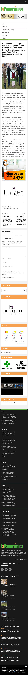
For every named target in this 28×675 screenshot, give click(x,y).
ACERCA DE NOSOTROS (21, 559)
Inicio (3, 24)
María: (2, 628)
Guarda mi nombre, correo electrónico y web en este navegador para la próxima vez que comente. (13, 273)
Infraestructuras (11, 208)
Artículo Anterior (7, 219)
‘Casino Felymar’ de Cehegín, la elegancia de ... (9, 585)
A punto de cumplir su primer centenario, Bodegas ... (9, 607)
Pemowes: (3, 643)
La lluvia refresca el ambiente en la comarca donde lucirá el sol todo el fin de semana (9, 422)
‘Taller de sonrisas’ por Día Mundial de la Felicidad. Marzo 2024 (9, 448)
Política (18, 208)
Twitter (20, 59)
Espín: (2, 635)
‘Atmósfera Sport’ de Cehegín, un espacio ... (9, 618)
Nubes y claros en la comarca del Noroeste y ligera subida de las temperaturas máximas (9, 416)
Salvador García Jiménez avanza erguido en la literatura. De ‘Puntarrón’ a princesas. (9, 504)
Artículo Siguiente (21, 219)
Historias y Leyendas (8, 30)
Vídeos (4, 38)
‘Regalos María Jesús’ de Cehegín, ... (8, 596)
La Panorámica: (5, 656)
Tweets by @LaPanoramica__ (8, 402)
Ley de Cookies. (14, 672)
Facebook (15, 59)
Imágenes (5, 35)
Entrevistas (5, 32)
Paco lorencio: (4, 648)
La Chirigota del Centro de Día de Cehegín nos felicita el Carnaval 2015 (9, 478)
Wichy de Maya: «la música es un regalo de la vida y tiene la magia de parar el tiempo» (9, 524)
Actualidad (4, 208)
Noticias (4, 26)
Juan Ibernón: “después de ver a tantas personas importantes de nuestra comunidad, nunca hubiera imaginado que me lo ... (9, 517)
